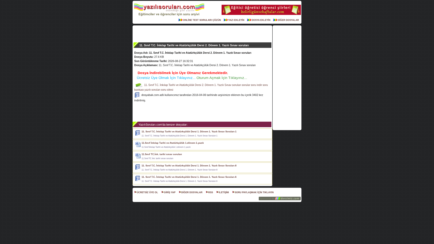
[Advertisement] (202, 34)
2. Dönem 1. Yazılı (213, 85)
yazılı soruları (152, 89)
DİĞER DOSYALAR (288, 20)
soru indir (256, 85)
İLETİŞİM (224, 192)
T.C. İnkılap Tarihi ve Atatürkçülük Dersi (177, 85)
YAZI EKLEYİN (236, 20)
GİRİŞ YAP (169, 192)
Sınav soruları (232, 85)
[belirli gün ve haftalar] (261, 14)
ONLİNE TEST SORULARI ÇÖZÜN (202, 20)
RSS (210, 192)
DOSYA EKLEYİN (261, 20)
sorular (246, 85)
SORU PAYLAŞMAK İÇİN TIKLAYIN (254, 192)
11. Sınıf (149, 85)
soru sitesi (167, 89)
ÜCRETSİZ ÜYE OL (147, 192)
